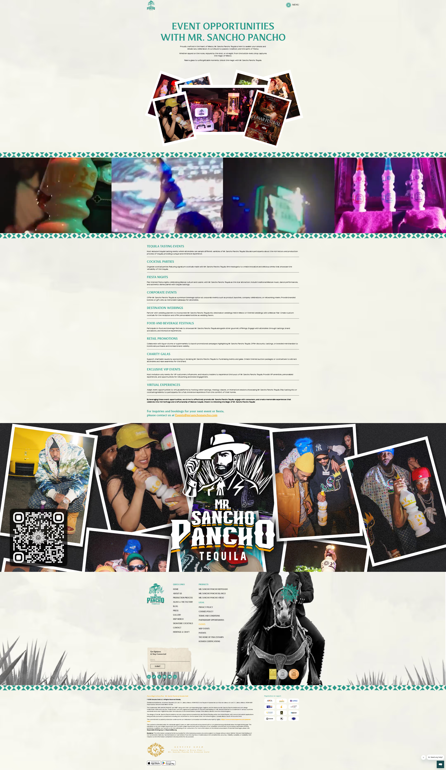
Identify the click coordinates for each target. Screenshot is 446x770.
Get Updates (158, 653)
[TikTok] (154, 677)
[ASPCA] (269, 701)
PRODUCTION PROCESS (183, 598)
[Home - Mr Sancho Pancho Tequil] (155, 594)
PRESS (175, 611)
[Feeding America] (281, 701)
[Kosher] (269, 718)
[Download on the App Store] (154, 763)
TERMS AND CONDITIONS (209, 616)
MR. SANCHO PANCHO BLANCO (212, 594)
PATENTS (202, 633)
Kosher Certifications (209, 641)
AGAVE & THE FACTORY (183, 602)
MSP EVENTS (204, 629)
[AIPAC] (293, 701)
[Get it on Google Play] (169, 763)
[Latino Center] (293, 706)
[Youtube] (170, 677)
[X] (159, 677)
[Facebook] (164, 677)
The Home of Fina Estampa (211, 637)
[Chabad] (281, 706)
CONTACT (177, 628)
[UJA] (293, 712)
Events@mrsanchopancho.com (196, 415)
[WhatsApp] (175, 677)
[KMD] (281, 718)
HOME (175, 589)
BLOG (175, 606)
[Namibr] (269, 712)
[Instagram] (149, 677)
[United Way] (269, 706)
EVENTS (202, 624)
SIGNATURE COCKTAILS (183, 623)
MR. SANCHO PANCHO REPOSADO (213, 589)
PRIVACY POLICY (206, 607)
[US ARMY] (281, 712)
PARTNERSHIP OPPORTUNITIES (211, 620)
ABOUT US (177, 594)
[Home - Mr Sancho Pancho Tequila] (151, 5)
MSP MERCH (178, 619)
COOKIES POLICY (206, 612)
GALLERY (177, 615)
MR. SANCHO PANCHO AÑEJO (211, 598)
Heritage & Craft (181, 632)
